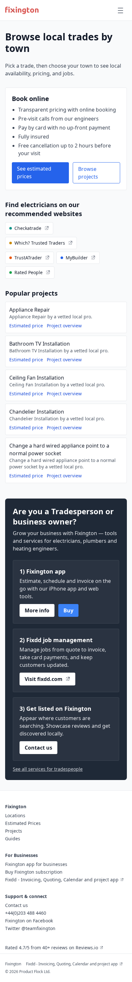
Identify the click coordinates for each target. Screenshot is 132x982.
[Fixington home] (22, 10)
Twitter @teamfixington (30, 928)
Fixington (13, 964)
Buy (68, 610)
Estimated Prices (23, 823)
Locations (15, 815)
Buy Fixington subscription (33, 872)
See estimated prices (34, 172)
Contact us (38, 747)
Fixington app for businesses (36, 864)
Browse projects (88, 172)
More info (37, 610)
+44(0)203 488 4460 (25, 913)
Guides (12, 838)
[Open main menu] (120, 10)
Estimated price (26, 326)
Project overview (64, 326)
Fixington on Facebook (29, 921)
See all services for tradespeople (48, 769)
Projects (13, 831)
